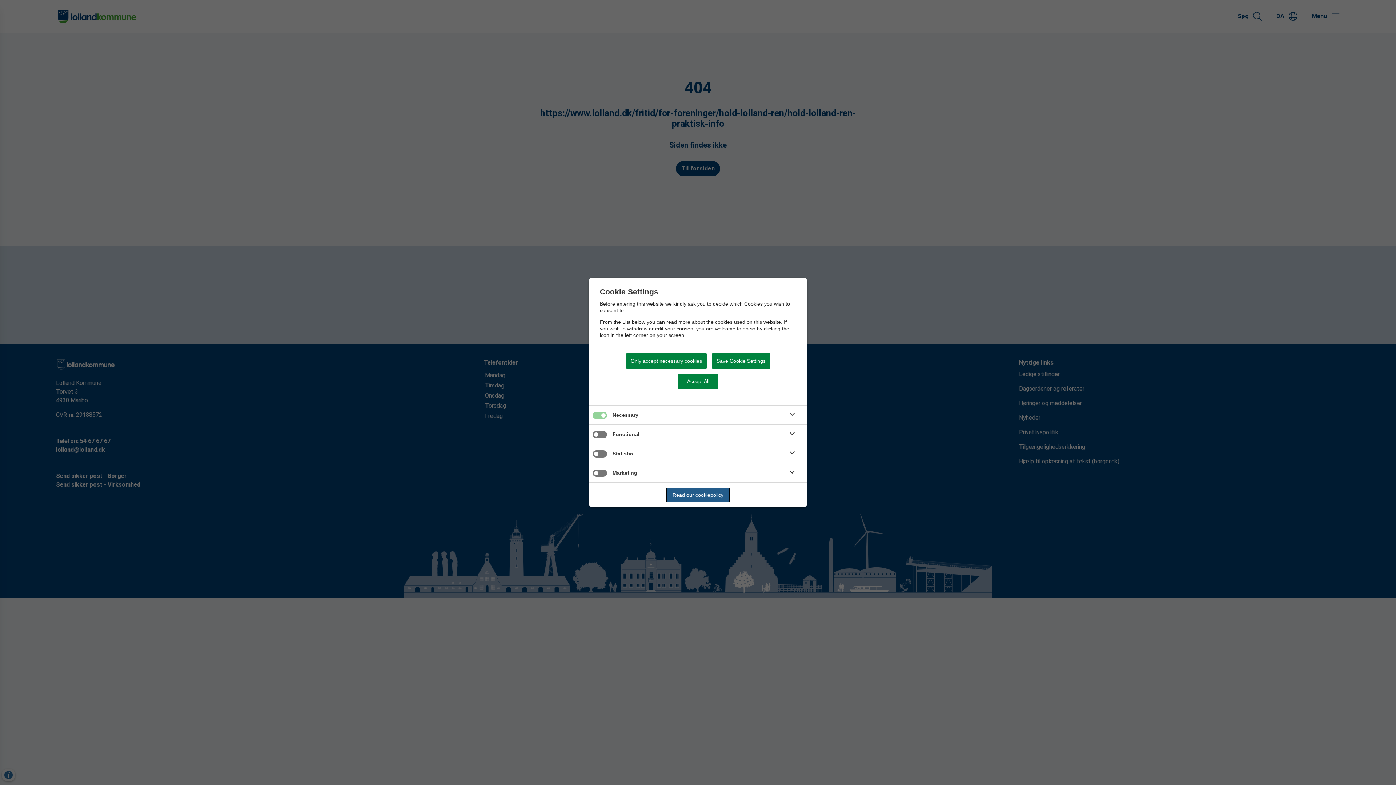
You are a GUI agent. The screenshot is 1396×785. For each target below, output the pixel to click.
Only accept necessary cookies (666, 361)
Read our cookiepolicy (698, 495)
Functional (626, 434)
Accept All (698, 381)
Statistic (623, 453)
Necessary (625, 415)
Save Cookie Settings (741, 361)
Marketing (625, 473)
